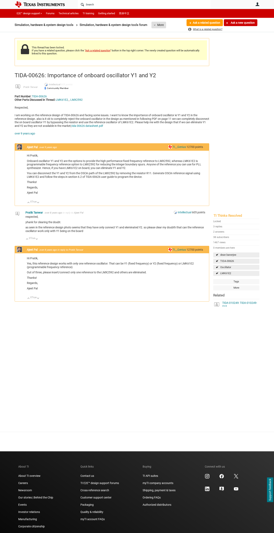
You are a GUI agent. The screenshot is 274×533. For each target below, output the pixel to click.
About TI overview (29, 475)
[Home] (43, 4)
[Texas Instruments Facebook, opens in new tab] (221, 477)
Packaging (87, 504)
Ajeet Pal (32, 147)
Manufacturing (27, 519)
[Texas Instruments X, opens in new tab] (236, 477)
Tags (236, 281)
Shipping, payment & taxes (159, 490)
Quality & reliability (91, 512)
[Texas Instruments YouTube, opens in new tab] (236, 490)
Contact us (87, 475)
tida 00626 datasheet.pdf (87, 125)
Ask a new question (242, 22)
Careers (23, 483)
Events (22, 504)
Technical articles (69, 13)
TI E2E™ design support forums (99, 483)
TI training (88, 13)
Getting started (106, 13)
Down (38, 202)
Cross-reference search (94, 490)
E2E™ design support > (29, 13)
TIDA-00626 (227, 260)
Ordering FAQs (152, 497)
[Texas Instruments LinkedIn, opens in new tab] (207, 490)
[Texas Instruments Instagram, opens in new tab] (207, 477)
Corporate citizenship (31, 526)
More (160, 24)
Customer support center (96, 497)
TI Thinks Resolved (228, 216)
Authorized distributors (157, 504)
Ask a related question (206, 22)
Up (28, 202)
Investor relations (29, 512)
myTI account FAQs (92, 519)
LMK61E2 (225, 273)
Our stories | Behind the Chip (35, 497)
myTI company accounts (158, 483)
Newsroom (25, 490)
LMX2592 (76, 99)
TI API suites (150, 475)
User (257, 4)
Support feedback (270, 490)
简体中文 (124, 13)
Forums (50, 13)
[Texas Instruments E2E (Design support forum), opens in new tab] (221, 490)
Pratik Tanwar (30, 87)
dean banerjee (228, 254)
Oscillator (225, 267)
